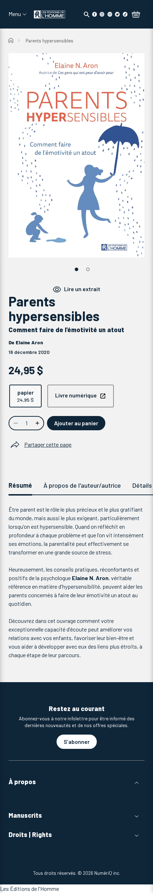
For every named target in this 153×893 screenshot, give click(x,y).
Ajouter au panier (76, 423)
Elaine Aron (29, 342)
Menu (15, 14)
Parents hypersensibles (49, 41)
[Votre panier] (136, 15)
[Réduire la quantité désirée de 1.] (15, 423)
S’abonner (77, 741)
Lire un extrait (82, 288)
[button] (76, 781)
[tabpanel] (76, 582)
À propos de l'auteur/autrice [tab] (82, 485)
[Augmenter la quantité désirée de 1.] (38, 423)
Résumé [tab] (20, 485)
